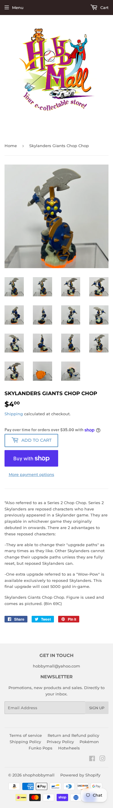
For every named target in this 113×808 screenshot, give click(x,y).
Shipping (14, 413)
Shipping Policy (25, 741)
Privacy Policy (60, 741)
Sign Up (97, 708)
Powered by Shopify (80, 775)
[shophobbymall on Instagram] (102, 759)
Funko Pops (40, 748)
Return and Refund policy (73, 735)
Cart (103, 7)
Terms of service (25, 735)
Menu (18, 7)
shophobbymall (39, 775)
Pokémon (89, 741)
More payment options (31, 474)
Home (11, 145)
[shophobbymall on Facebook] (92, 759)
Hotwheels (69, 748)
